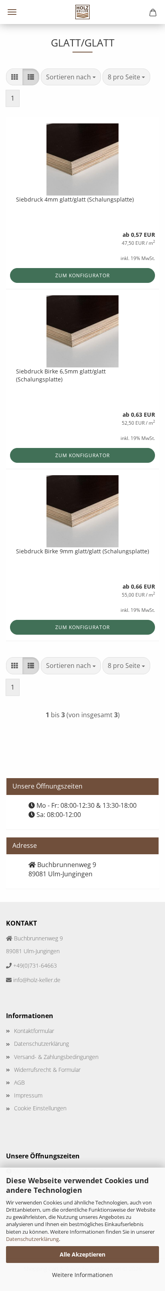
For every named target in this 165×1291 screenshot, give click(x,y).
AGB (19, 1082)
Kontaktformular (34, 1031)
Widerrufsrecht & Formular (47, 1069)
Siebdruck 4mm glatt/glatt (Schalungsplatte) (75, 199)
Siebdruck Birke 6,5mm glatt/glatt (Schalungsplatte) (61, 375)
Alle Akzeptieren (82, 1254)
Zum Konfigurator (82, 275)
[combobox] (71, 77)
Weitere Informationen (82, 1275)
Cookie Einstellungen (40, 1108)
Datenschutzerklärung (32, 1239)
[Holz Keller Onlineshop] (82, 12)
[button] (14, 77)
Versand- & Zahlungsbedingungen (56, 1057)
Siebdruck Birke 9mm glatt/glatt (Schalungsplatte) (82, 551)
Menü (12, 12)
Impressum (28, 1095)
